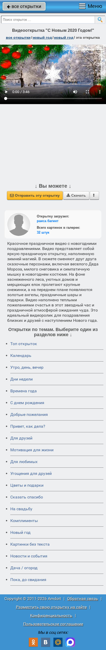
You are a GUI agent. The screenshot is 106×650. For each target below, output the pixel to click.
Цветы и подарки (26, 485)
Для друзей (21, 438)
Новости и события (28, 556)
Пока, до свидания (28, 579)
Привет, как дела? (27, 426)
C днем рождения (27, 402)
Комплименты (24, 520)
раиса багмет (47, 221)
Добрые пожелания (29, 414)
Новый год (20, 532)
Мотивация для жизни (32, 449)
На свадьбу (21, 508)
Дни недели (21, 379)
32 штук (43, 232)
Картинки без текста (30, 544)
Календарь (20, 355)
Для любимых (24, 461)
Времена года (23, 390)
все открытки (24, 6)
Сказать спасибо (26, 497)
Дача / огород (24, 567)
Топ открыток (23, 343)
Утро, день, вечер (26, 367)
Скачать (76, 195)
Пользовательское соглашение (53, 624)
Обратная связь (82, 598)
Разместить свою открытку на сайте (51, 607)
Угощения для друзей (31, 473)
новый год (42, 37)
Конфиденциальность (51, 615)
